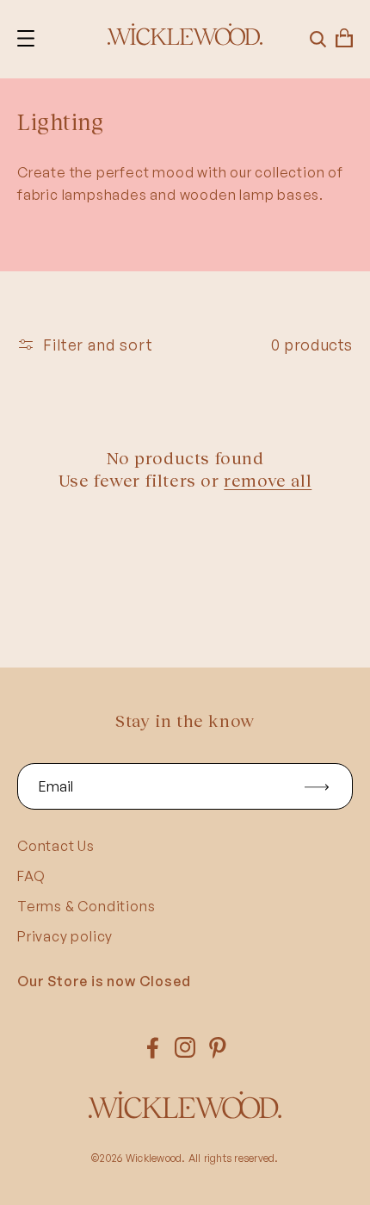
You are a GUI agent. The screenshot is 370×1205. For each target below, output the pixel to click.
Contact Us (56, 845)
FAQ (31, 876)
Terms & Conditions (86, 906)
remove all (267, 479)
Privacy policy (65, 936)
